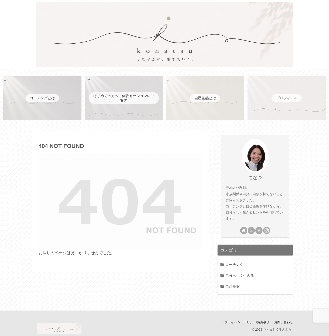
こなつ (255, 177)
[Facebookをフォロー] (259, 230)
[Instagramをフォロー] (266, 230)
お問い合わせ (283, 322)
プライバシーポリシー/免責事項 (247, 322)
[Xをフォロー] (251, 230)
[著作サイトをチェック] (243, 230)
